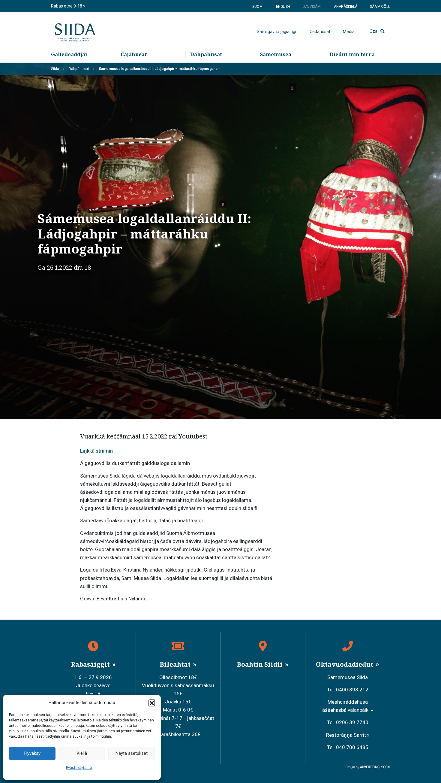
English (283, 7)
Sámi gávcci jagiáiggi (276, 31)
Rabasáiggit (91, 664)
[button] (152, 703)
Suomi (257, 7)
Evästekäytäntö (79, 768)
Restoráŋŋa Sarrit (346, 735)
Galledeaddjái (69, 54)
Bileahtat (176, 664)
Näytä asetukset (132, 753)
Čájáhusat (134, 54)
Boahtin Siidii (260, 664)
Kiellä (82, 753)
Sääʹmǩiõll (380, 7)
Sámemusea (275, 54)
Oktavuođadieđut (345, 664)
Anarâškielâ (345, 7)
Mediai (349, 31)
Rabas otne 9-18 (67, 6)
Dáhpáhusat (206, 54)
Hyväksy (32, 753)
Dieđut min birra (352, 54)
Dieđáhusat (319, 31)
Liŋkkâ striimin (96, 451)
